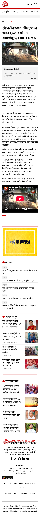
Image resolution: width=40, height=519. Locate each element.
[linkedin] (23, 459)
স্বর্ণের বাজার (25, 12)
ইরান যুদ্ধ (16, 12)
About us (7, 483)
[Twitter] (15, 459)
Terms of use (18, 483)
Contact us (20, 487)
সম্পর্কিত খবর (11, 381)
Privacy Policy (31, 483)
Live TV (16, 493)
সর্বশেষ (8, 262)
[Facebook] (11, 459)
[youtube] (27, 459)
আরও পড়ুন (11, 317)
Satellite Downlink (28, 493)
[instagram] (19, 459)
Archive (8, 493)
